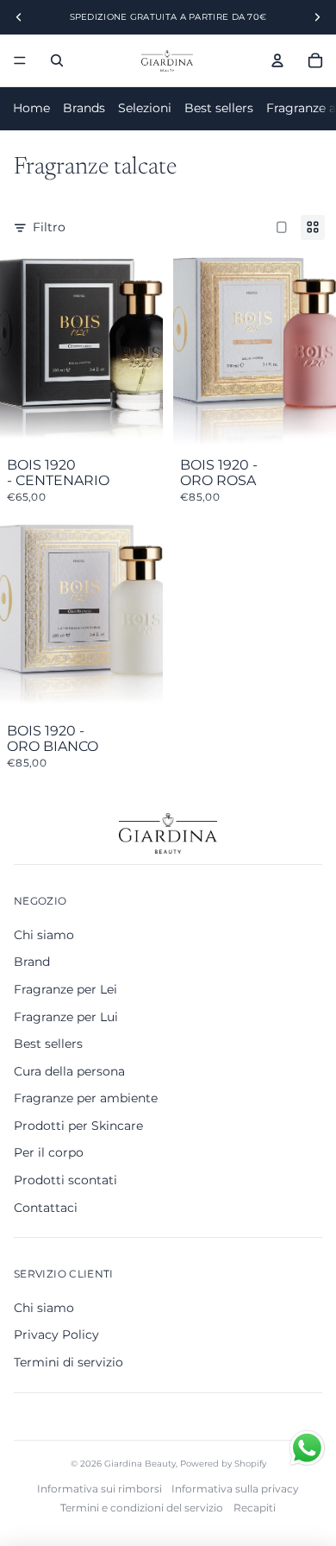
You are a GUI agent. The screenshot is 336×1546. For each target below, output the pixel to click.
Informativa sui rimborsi (99, 1488)
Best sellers (218, 108)
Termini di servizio (68, 1362)
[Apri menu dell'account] (277, 60)
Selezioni (144, 108)
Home (31, 108)
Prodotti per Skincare (78, 1125)
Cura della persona (69, 1071)
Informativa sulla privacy (235, 1488)
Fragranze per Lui (66, 1017)
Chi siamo (44, 935)
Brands (84, 108)
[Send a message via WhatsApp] (307, 1448)
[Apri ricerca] (57, 60)
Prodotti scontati (65, 1180)
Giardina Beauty (140, 1463)
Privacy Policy (56, 1334)
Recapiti (254, 1507)
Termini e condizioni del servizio (141, 1507)
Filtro (49, 227)
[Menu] (20, 60)
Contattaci (46, 1207)
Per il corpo (49, 1152)
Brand (32, 961)
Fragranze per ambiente (86, 1098)
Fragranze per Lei (65, 989)
